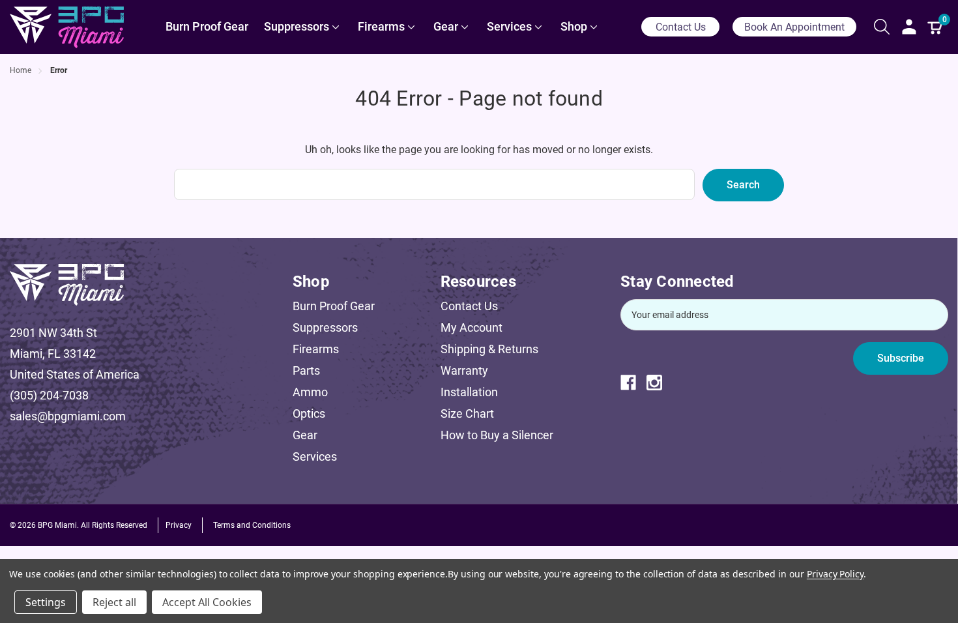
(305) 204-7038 (49, 395)
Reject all (114, 602)
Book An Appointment (794, 27)
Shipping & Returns (489, 349)
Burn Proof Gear (334, 306)
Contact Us (681, 27)
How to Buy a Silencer (497, 435)
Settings (45, 602)
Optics (309, 413)
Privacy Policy (835, 574)
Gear (305, 435)
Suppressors (325, 327)
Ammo (310, 392)
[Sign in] (909, 26)
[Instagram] (659, 382)
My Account (471, 327)
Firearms (316, 349)
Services (315, 456)
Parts (306, 370)
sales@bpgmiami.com (68, 416)
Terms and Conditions (252, 525)
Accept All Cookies (207, 602)
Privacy (179, 525)
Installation (469, 392)
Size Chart (467, 413)
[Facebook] (633, 382)
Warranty (464, 370)
